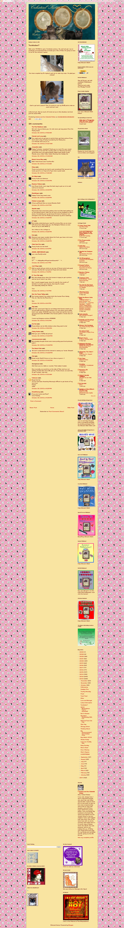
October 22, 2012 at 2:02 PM (42, 190)
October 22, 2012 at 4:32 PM (42, 217)
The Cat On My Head (86, 285)
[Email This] (35, 119)
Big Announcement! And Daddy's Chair (86, 733)
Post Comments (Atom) (56, 411)
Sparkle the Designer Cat (85, 252)
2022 (82, 656)
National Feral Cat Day (86, 721)
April (82, 768)
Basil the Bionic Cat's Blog (86, 298)
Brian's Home (83, 338)
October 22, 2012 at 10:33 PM (42, 352)
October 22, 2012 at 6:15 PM (41, 248)
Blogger (70, 925)
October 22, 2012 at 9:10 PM (41, 320)
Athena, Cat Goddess (86, 325)
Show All (93, 395)
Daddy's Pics (85, 689)
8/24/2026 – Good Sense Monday (85, 279)
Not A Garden (85, 713)
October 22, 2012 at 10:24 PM (42, 336)
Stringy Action (85, 726)
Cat (33, 356)
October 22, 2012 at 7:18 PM (41, 272)
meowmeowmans (37, 339)
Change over (83, 273)
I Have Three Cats (84, 225)
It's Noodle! (82, 383)
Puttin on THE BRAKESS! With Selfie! (86, 392)
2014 (82, 674)
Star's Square (85, 752)
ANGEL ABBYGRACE (38, 252)
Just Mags (35, 266)
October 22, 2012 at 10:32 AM (42, 156)
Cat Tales (82, 358)
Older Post (70, 407)
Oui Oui (34, 324)
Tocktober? (84, 705)
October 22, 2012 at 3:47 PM (41, 205)
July (82, 761)
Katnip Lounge (36, 201)
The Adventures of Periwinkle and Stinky (85, 267)
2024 (82, 652)
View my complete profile (86, 837)
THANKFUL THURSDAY (86, 365)
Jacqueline (35, 147)
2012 (82, 678)
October (83, 685)
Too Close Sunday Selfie (86, 326)
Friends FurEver (84, 265)
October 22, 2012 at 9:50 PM (42, 328)
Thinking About (85, 728)
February (84, 772)
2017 (82, 667)
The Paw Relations (37, 127)
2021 (82, 658)
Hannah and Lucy (37, 136)
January (83, 775)
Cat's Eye (82, 245)
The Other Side (83, 226)
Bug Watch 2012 (86, 737)
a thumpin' (82, 371)
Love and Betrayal (86, 700)
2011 (81, 777)
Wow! (80, 384)
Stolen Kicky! (85, 739)
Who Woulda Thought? (86, 315)
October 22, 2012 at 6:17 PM (41, 262)
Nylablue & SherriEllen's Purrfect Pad (86, 389)
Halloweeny (84, 687)
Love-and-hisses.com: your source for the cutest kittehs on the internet (86, 232)
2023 (82, 654)
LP (33, 221)
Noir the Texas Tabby (38, 294)
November (84, 683)
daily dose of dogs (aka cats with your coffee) (86, 120)
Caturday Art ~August (85, 354)
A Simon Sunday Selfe (86, 339)
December (84, 680)
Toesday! (81, 241)
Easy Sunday (85, 745)
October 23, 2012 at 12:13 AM (42, 374)
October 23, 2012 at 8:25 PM (42, 388)
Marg (33, 167)
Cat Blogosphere (84, 258)
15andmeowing (84, 292)
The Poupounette (84, 240)
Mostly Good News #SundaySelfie (85, 346)
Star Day (83, 724)
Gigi (33, 306)
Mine (82, 698)
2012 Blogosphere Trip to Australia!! (85, 709)
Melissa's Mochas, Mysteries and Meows (86, 344)
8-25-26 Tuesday (84, 235)
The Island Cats (37, 348)
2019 (82, 663)
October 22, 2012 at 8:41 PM (41, 303)
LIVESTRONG (85, 754)
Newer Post (33, 407)
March (83, 770)
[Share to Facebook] (39, 119)
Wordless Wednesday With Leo (86, 717)
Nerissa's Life (83, 369)
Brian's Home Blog (37, 159)
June (82, 763)
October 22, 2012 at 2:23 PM (42, 197)
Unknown (35, 378)
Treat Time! (84, 696)
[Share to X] (38, 119)
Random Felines (37, 184)
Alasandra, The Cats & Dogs (86, 352)
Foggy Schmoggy (84, 321)
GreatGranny (36, 392)
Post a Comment (35, 401)
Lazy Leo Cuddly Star (86, 742)
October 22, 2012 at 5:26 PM (42, 231)
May (82, 766)
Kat (33, 235)
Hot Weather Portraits (85, 253)
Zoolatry (82, 364)
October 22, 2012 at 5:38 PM (42, 241)
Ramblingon (35, 193)
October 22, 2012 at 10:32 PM (42, 345)
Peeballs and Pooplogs (86, 319)
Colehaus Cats (84, 277)
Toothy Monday (86, 691)
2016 (82, 670)
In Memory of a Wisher (85, 122)
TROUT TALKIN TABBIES (84, 376)
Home (52, 407)
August (83, 759)
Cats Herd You (36, 244)
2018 (82, 665)
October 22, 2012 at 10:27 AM (42, 143)
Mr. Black (35, 176)
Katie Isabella (83, 314)
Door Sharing (85, 750)
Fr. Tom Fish (36, 275)
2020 (82, 661)
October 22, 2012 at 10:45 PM (42, 360)
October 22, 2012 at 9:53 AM (42, 132)
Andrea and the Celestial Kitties (87, 792)
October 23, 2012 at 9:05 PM (42, 397)
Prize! (82, 694)
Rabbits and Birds (84, 247)
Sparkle (34, 208)
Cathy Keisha (36, 331)
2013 (82, 676)
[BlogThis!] (37, 119)
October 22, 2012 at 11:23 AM (42, 173)
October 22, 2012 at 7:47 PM (41, 290)
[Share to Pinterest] (41, 119)
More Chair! (84, 747)
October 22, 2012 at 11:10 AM (42, 163)
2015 (82, 672)
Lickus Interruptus (86, 702)
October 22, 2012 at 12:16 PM (42, 180)
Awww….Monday (84, 293)
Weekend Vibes (83, 359)
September (84, 757)
